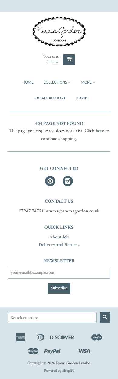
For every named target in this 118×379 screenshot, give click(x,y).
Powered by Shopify (59, 370)
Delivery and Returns (59, 245)
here (100, 131)
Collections (56, 82)
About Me (59, 237)
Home (28, 82)
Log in (82, 98)
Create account (50, 98)
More (87, 82)
